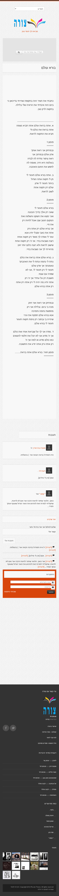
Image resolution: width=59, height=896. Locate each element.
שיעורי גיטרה (52, 726)
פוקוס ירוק (52, 766)
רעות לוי (42, 471)
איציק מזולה (49, 815)
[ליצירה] (49, 547)
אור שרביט (51, 519)
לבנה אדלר (42, 784)
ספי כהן (51, 832)
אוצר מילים (52, 772)
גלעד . (51, 810)
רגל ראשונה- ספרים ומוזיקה (47, 743)
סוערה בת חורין (38, 448)
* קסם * (42, 494)
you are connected (49, 778)
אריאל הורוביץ (49, 827)
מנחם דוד (43, 766)
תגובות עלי (9, 540)
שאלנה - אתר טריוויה (49, 732)
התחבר (51, 592)
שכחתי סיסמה (10, 591)
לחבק (54, 760)
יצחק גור (46, 760)
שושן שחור (50, 821)
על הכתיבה (52, 784)
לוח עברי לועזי (51, 738)
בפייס (48, 719)
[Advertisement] (29, 43)
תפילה (54, 789)
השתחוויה (53, 795)
